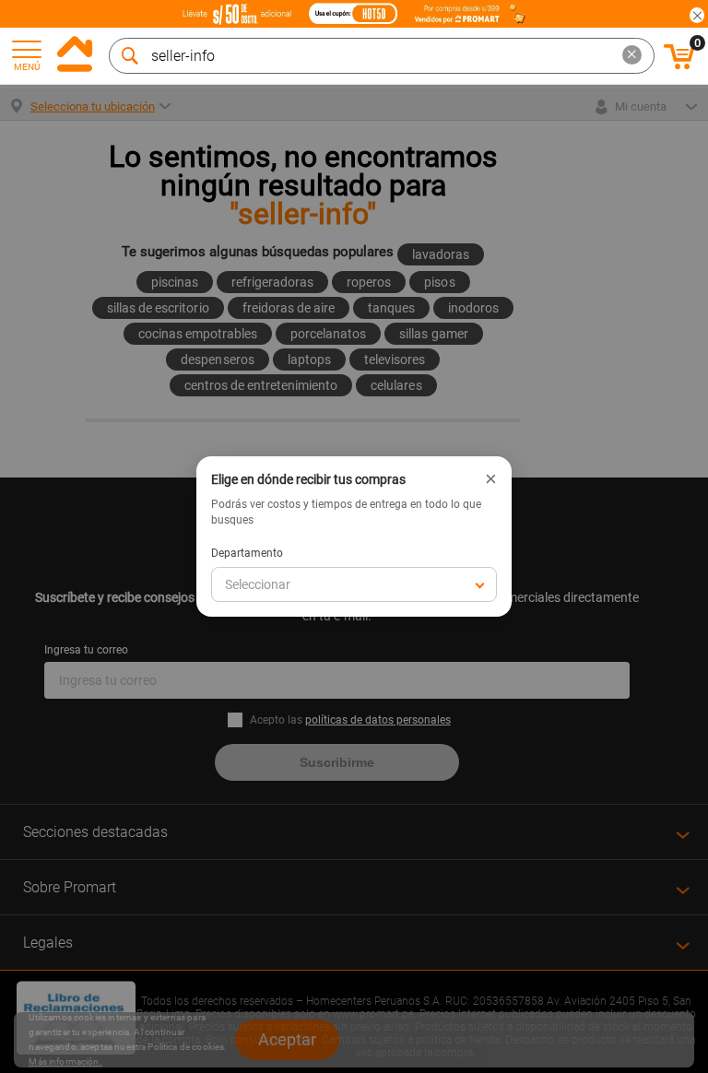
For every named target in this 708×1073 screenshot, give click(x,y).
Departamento (247, 553)
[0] (679, 66)
